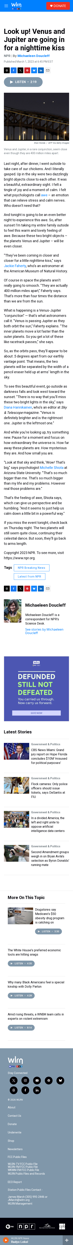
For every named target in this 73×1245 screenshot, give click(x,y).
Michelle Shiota (51, 468)
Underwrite (14, 1132)
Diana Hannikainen (18, 407)
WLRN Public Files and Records (26, 1173)
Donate (12, 1124)
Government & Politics (45, 744)
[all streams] (68, 1240)
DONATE (60, 6)
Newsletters (15, 1149)
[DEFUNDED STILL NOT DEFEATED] (36, 688)
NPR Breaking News (31, 567)
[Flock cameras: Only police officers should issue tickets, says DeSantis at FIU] (16, 785)
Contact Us (14, 1115)
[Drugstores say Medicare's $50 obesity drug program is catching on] (20, 916)
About (11, 1107)
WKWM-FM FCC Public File (23, 1170)
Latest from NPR (29, 576)
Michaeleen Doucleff (34, 56)
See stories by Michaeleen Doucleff (44, 631)
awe (44, 195)
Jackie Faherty (15, 266)
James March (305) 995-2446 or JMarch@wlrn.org (27, 1198)
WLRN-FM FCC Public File (23, 1166)
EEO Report (15, 1182)
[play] (6, 1240)
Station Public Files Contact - (25, 1189)
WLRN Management (20, 1203)
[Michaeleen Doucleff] (12, 611)
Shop (11, 1140)
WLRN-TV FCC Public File (23, 1164)
